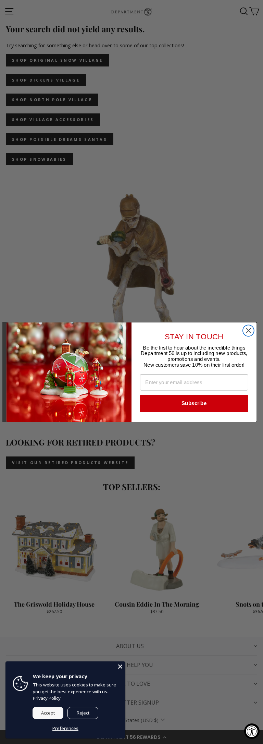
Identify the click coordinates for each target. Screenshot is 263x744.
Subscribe (193, 403)
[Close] (120, 666)
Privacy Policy (47, 698)
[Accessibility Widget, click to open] (252, 731)
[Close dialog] (248, 330)
